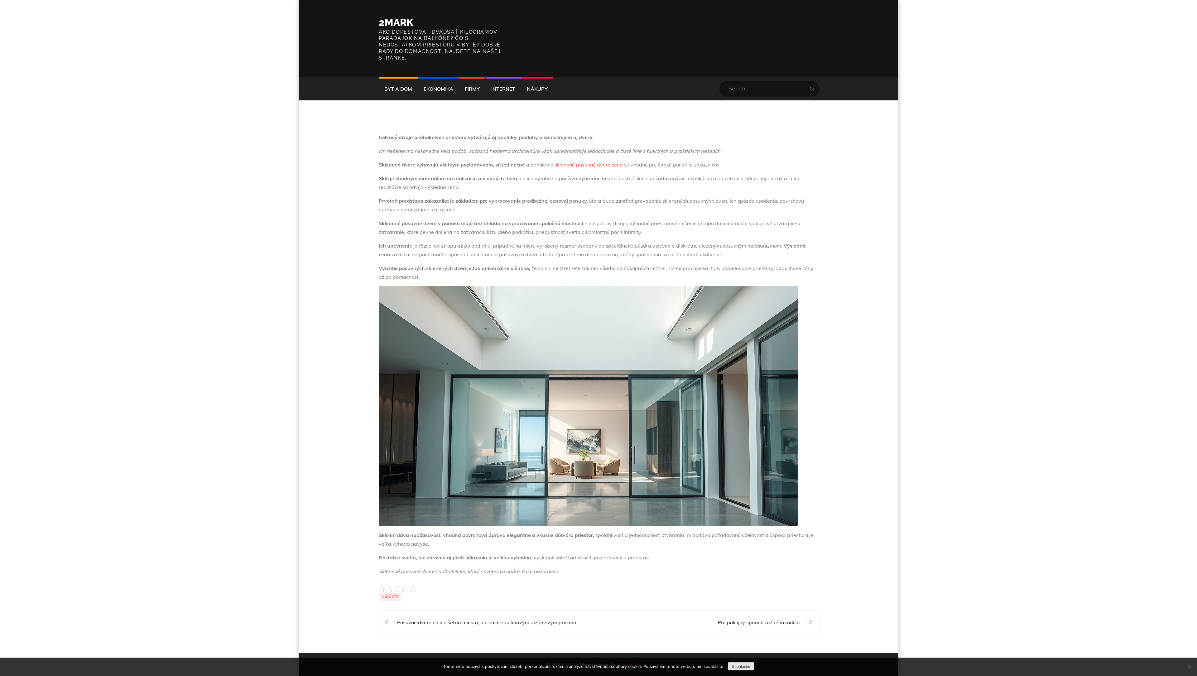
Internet (503, 89)
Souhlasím (741, 666)
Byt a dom (398, 89)
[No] (1189, 667)
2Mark (396, 22)
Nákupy (537, 89)
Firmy (472, 89)
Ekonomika (438, 89)
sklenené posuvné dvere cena (589, 165)
